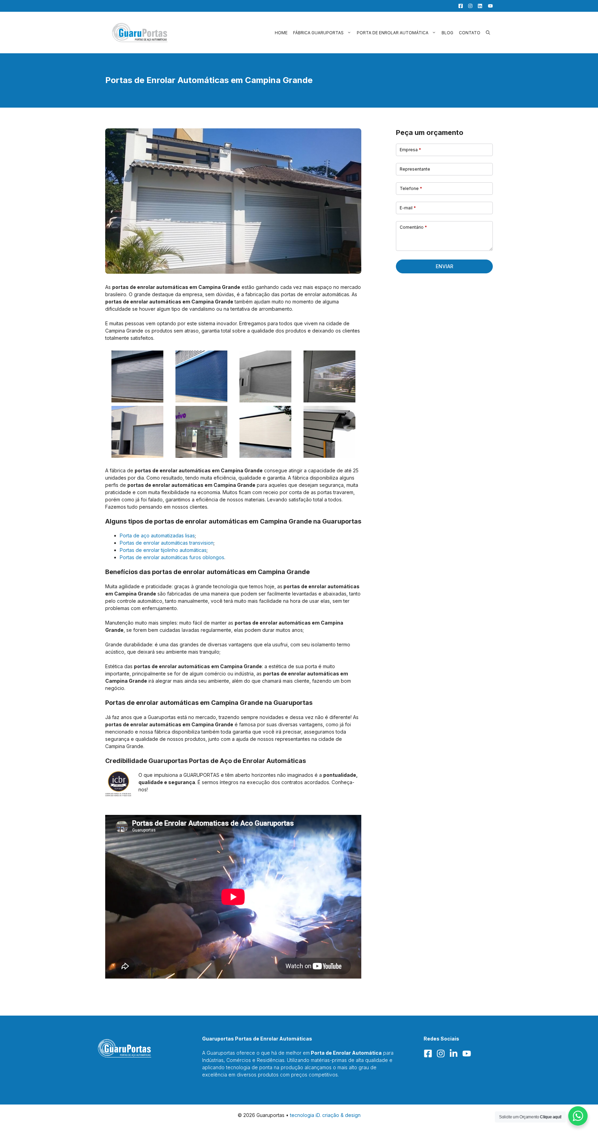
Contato (469, 32)
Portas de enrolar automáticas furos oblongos (172, 557)
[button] (488, 32)
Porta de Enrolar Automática (392, 32)
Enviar (444, 266)
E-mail (408, 207)
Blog (447, 32)
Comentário (413, 227)
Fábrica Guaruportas (318, 32)
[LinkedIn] (478, 6)
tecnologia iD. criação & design (325, 1115)
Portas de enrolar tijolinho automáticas (163, 550)
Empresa (410, 149)
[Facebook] (459, 6)
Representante (415, 169)
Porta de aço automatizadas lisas (157, 535)
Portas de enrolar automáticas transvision (167, 543)
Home (281, 32)
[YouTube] (488, 6)
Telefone (411, 188)
